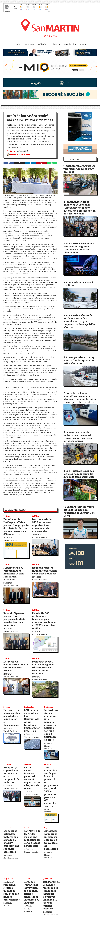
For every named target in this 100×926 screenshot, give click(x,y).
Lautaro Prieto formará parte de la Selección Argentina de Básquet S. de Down (32, 778)
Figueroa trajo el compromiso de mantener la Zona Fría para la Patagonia (13, 573)
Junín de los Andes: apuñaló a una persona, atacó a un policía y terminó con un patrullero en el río (51, 725)
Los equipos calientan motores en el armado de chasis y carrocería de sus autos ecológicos (11, 841)
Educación (7, 828)
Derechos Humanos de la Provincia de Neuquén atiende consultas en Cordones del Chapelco (31, 892)
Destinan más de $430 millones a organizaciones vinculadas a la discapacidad (42, 525)
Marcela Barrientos (20, 155)
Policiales (42, 44)
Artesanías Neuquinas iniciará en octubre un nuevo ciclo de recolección (51, 840)
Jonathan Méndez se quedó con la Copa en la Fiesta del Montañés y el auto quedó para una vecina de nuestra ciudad (79, 207)
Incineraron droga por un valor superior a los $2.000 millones (79, 168)
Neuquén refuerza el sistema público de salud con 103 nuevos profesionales (11, 890)
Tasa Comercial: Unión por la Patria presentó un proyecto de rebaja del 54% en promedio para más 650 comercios (16, 527)
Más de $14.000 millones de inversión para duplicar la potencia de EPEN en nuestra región (44, 621)
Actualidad (69, 44)
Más (82, 44)
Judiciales (47, 879)
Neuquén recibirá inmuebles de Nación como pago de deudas (44, 570)
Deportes (28, 764)
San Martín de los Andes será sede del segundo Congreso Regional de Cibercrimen (78, 248)
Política (54, 44)
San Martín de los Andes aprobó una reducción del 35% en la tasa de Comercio (32, 838)
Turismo (7, 764)
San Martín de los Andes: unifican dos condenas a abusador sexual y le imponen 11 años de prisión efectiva (51, 895)
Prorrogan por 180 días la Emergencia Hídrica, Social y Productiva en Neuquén (43, 667)
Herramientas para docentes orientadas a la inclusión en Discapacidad (11, 717)
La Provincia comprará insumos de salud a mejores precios (16, 666)
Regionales (29, 44)
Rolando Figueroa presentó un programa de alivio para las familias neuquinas (14, 619)
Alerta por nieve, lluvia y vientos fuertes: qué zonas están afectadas (79, 360)
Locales (17, 44)
